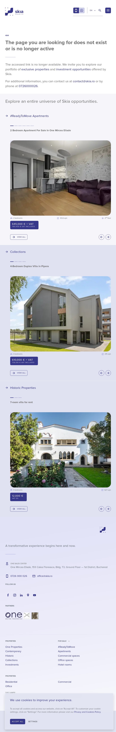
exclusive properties (35, 69)
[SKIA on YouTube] (34, 595)
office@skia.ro (44, 576)
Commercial (64, 681)
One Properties (13, 646)
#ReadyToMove (66, 646)
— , (59, 567)
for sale (62, 641)
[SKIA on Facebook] (8, 595)
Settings (32, 721)
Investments (12, 664)
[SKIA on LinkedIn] (21, 595)
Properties (10, 641)
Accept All (17, 721)
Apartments (64, 651)
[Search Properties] (100, 10)
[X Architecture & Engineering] (26, 615)
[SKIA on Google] (28, 595)
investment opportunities (73, 69)
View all (21, 237)
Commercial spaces (69, 655)
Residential (11, 681)
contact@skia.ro (84, 81)
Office (8, 686)
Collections (11, 660)
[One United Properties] (13, 615)
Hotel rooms (65, 664)
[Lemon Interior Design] (35, 615)
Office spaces (65, 660)
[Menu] (108, 10)
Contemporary (13, 651)
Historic (9, 655)
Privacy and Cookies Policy (87, 712)
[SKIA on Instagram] (14, 595)
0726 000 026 (18, 576)
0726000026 (28, 86)
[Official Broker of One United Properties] (14, 11)
